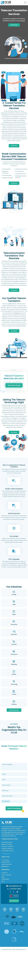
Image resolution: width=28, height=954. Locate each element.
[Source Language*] (14, 764)
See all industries (14, 710)
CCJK (14, 418)
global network (14, 900)
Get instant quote (14, 385)
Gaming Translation (7, 842)
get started (14, 25)
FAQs (3, 881)
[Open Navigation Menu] (25, 2)
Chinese (15, 896)
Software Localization (7, 848)
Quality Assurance (6, 864)
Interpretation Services (8, 850)
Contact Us (5, 872)
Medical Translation (7, 844)
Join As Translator (6, 875)
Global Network (6, 862)
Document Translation (8, 846)
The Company (5, 860)
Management (5, 866)
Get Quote (14, 145)
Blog (3, 877)
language (17, 313)
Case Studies (5, 879)
